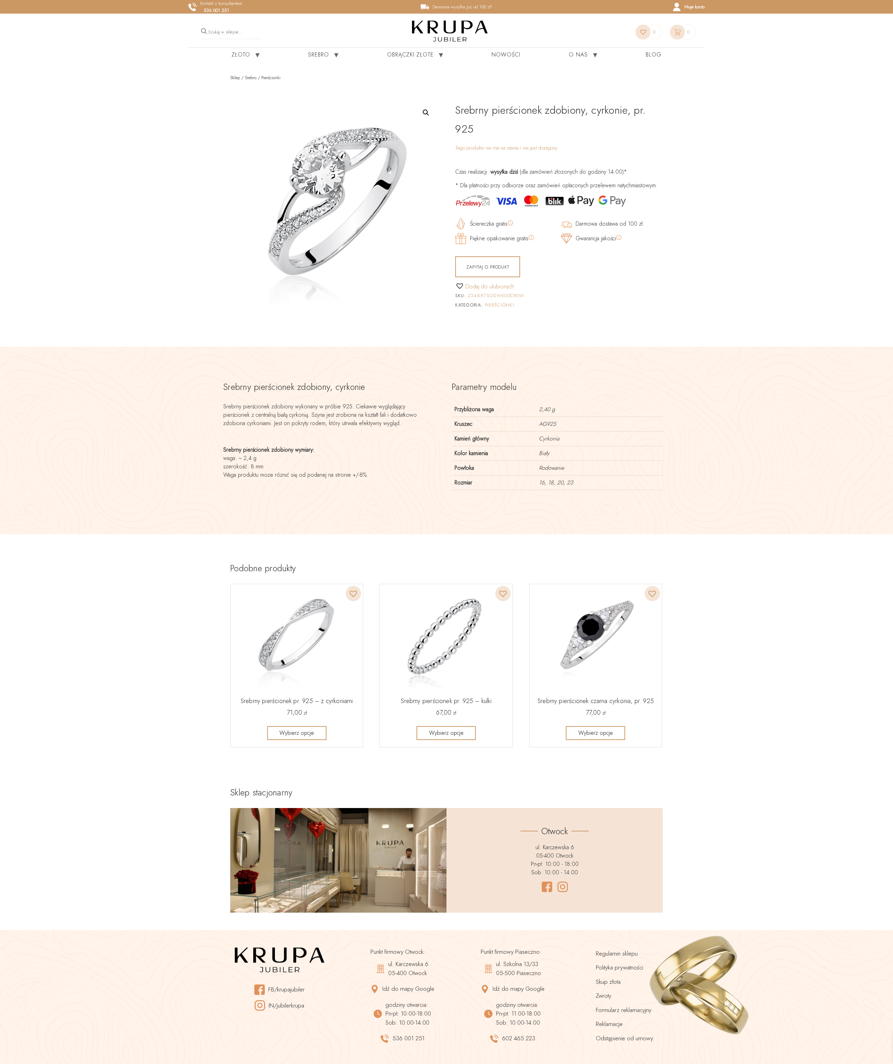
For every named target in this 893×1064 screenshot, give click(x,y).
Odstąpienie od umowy (624, 1038)
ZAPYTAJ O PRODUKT (487, 267)
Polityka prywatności (619, 967)
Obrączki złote (410, 55)
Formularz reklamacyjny (623, 1010)
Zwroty (603, 995)
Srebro (318, 55)
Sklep (235, 77)
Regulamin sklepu (617, 953)
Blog (653, 55)
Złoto (241, 55)
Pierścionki (270, 77)
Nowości (505, 55)
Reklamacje (609, 1024)
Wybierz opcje (296, 733)
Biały (544, 453)
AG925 (547, 424)
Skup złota (608, 982)
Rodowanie (551, 468)
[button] (426, 112)
